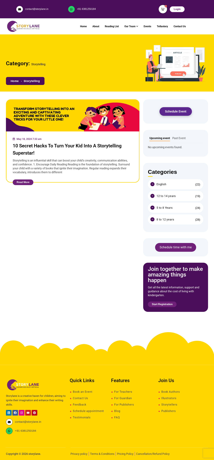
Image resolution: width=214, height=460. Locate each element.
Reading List (112, 26)
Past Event (179, 138)
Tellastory (162, 26)
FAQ (117, 417)
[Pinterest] (34, 413)
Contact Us (180, 26)
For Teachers (123, 391)
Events (147, 26)
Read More (23, 182)
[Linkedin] (9, 413)
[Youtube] (28, 413)
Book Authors (170, 391)
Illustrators (168, 398)
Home (83, 26)
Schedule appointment (88, 411)
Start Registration (162, 304)
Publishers (168, 411)
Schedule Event (175, 111)
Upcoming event (159, 138)
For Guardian (123, 398)
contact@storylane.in (36, 9)
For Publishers (124, 404)
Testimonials (82, 417)
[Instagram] (21, 413)
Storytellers (169, 404)
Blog (117, 411)
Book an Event (82, 391)
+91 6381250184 (86, 9)
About (95, 26)
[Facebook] (15, 413)
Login (177, 9)
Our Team (130, 26)
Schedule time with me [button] (176, 247)
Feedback (79, 404)
